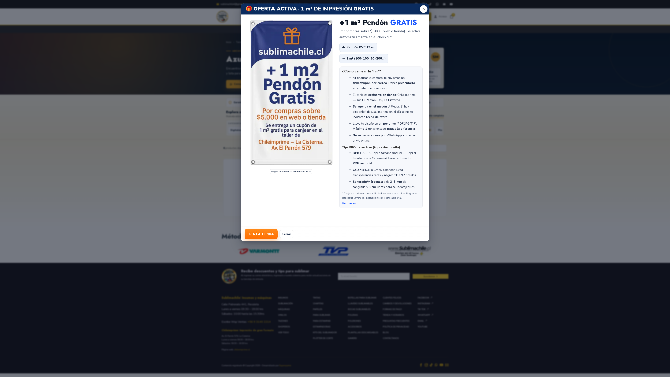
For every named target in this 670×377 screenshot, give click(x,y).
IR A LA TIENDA (261, 234)
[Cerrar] (423, 9)
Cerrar (286, 234)
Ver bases (349, 203)
